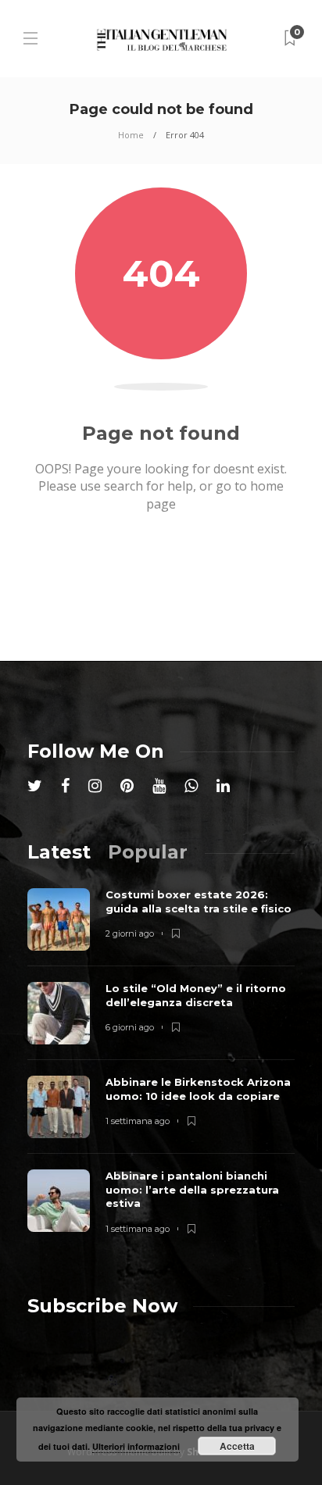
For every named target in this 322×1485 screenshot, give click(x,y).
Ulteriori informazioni (136, 1446)
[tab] (59, 852)
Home (131, 135)
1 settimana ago (138, 1121)
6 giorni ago (130, 1027)
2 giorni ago (130, 933)
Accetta (237, 1446)
